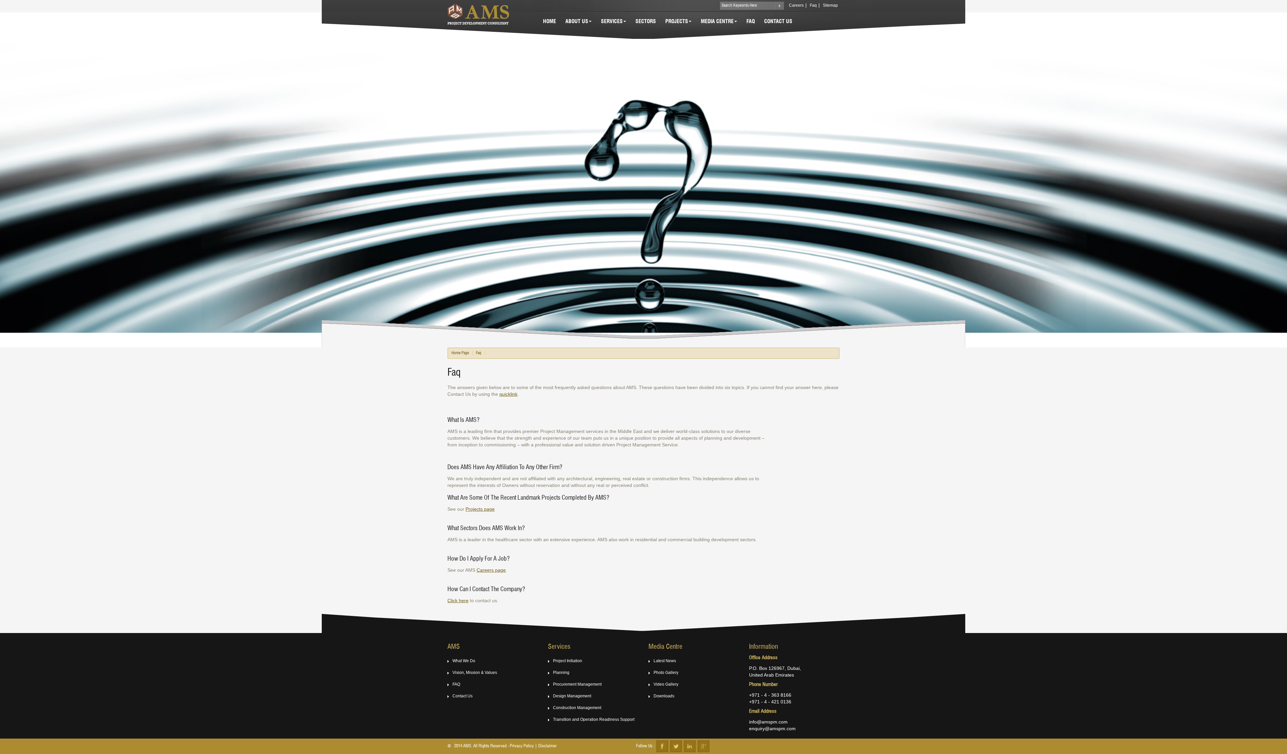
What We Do (463, 660)
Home (549, 21)
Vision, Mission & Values (474, 672)
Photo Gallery (666, 672)
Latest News (665, 660)
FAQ (456, 684)
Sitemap (830, 5)
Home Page (460, 353)
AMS (453, 647)
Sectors (645, 21)
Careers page (491, 570)
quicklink (508, 394)
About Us (576, 21)
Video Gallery (666, 684)
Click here (458, 600)
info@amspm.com (768, 722)
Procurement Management (577, 684)
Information (763, 647)
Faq (813, 5)
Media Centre (717, 21)
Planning (561, 672)
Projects (676, 21)
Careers (796, 5)
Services (612, 21)
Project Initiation (567, 660)
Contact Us (778, 21)
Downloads (664, 696)
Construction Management (577, 707)
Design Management (572, 696)
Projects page (480, 509)
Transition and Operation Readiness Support (593, 719)
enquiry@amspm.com (772, 728)
